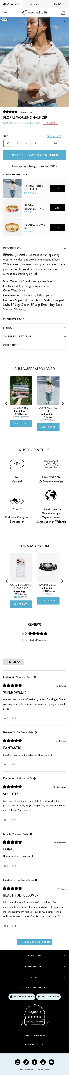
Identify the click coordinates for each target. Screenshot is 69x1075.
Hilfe (34, 977)
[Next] (62, 403)
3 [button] (33, 102)
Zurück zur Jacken (37, 942)
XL (45, 143)
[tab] (34, 248)
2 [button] (30, 102)
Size (5, 136)
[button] (18, 112)
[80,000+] (35, 1025)
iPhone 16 (17, 552)
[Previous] (6, 403)
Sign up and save (34, 1035)
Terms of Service (26, 1069)
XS (8, 143)
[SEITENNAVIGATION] (5, 12)
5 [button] (40, 102)
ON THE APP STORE (23, 996)
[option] (34, 62)
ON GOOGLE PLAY (50, 996)
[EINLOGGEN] (56, 12)
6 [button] (43, 102)
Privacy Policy (44, 1069)
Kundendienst (34, 966)
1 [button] (26, 102)
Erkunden (34, 955)
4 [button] (37, 102)
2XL (55, 143)
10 (41, 242)
